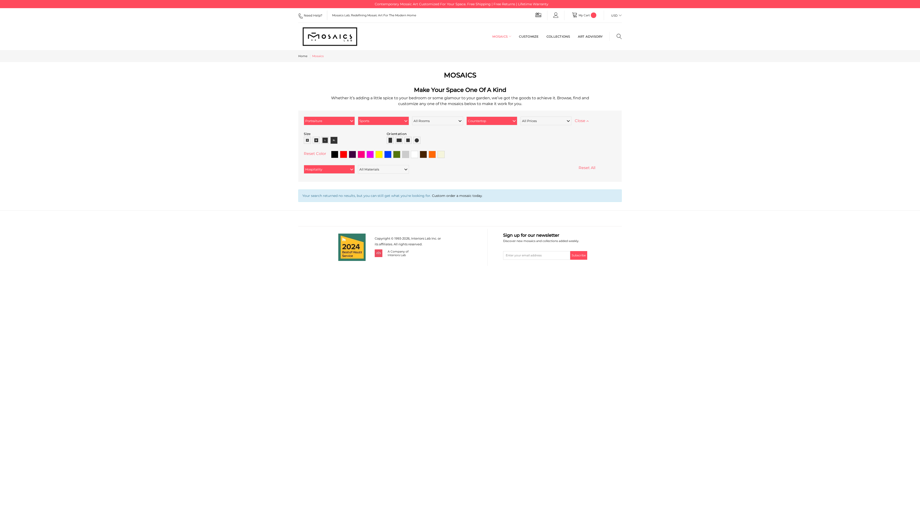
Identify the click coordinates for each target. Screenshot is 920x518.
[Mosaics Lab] (334, 36)
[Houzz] (352, 236)
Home (302, 56)
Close (580, 120)
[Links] (555, 15)
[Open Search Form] (616, 36)
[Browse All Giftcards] (538, 14)
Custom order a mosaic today (457, 196)
